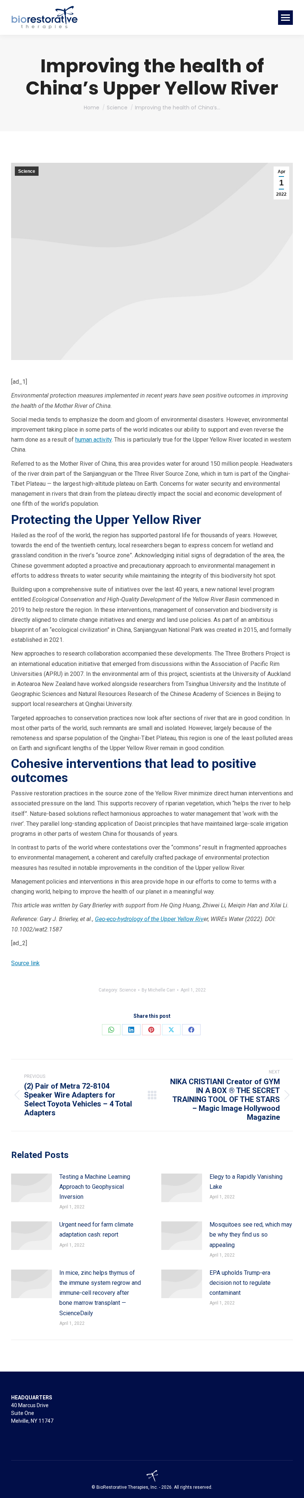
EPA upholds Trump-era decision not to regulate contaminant (240, 1282)
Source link (25, 963)
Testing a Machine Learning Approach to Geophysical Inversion (94, 1186)
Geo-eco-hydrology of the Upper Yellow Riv (149, 919)
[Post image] (31, 1188)
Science (26, 171)
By (158, 990)
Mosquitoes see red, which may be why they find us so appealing (250, 1234)
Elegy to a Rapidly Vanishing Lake (245, 1181)
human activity (93, 439)
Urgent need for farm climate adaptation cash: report (96, 1229)
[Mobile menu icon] (285, 17)
